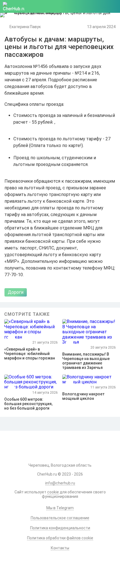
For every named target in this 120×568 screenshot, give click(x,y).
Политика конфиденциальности (60, 528)
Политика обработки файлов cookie (60, 538)
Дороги (15, 292)
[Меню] (113, 6)
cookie (53, 492)
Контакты (60, 548)
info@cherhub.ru (60, 483)
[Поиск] (87, 6)
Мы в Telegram (60, 508)
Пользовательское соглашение (60, 518)
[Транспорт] (10, 16)
